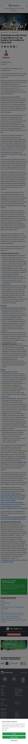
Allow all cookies (14, 737)
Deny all (14, 733)
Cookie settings (14, 740)
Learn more (4, 730)
